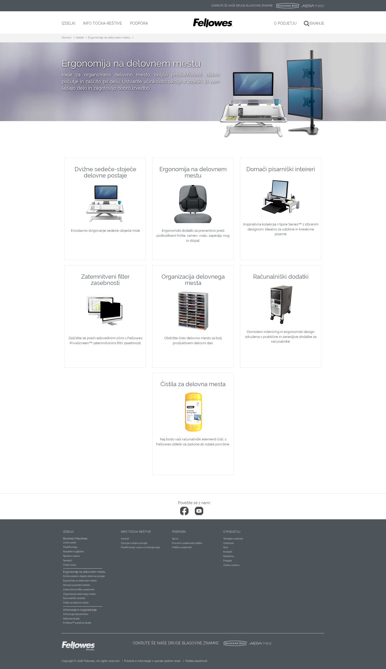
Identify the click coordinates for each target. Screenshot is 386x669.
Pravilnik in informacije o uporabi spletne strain (152, 661)
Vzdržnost (228, 543)
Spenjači (67, 560)
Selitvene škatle (71, 618)
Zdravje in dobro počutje (134, 543)
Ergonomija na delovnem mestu (109, 37)
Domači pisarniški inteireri (76, 585)
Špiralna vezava (71, 556)
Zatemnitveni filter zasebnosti (78, 589)
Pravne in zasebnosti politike (187, 543)
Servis (175, 538)
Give (225, 547)
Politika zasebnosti (182, 547)
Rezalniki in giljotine (73, 551)
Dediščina (228, 556)
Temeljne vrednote (233, 538)
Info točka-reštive (136, 531)
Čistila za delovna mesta (75, 602)
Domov (67, 37)
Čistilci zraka (69, 565)
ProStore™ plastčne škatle (77, 623)
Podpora (179, 531)
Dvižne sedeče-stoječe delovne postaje (84, 576)
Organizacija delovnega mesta (79, 594)
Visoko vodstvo (231, 565)
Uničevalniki (69, 542)
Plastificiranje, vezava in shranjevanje (140, 547)
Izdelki (80, 37)
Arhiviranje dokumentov (75, 614)
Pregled (227, 560)
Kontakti (227, 552)
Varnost (125, 538)
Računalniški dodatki (74, 598)
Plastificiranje (70, 547)
